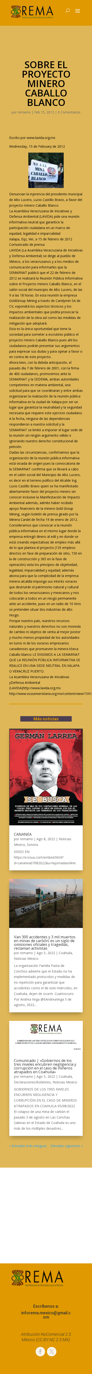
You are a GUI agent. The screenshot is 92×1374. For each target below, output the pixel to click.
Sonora (32, 844)
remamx (24, 112)
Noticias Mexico (26, 958)
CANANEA (23, 834)
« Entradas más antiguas (28, 1146)
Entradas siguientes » (66, 1146)
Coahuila (65, 953)
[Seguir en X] (51, 1351)
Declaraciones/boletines (32, 1082)
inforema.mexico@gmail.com (46, 1315)
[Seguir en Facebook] (40, 1351)
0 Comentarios (69, 112)
